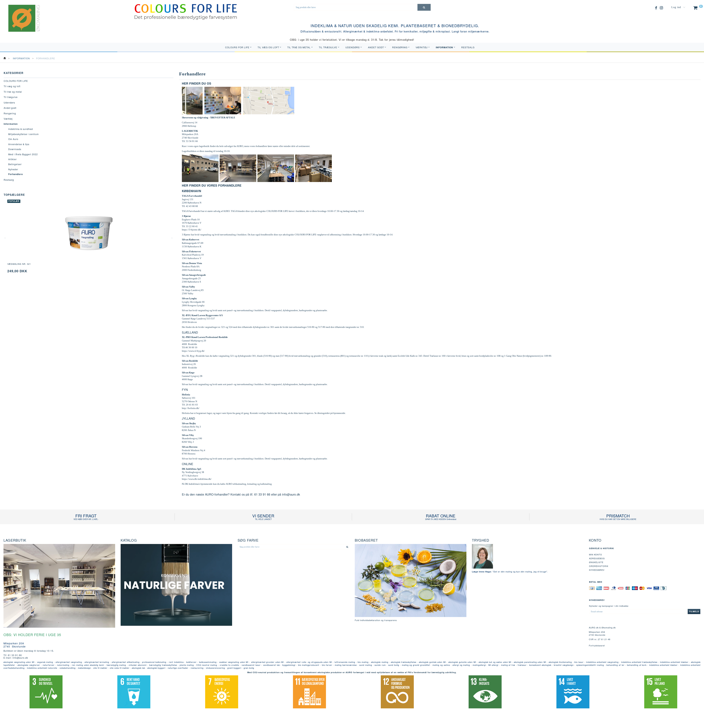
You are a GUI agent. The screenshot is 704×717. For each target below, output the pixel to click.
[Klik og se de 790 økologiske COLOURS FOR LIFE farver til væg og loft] (186, 11)
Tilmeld (694, 611)
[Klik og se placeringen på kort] (268, 100)
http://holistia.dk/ (190, 408)
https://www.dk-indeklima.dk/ (197, 479)
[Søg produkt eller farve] (424, 7)
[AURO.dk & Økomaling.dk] (21, 23)
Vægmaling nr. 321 (19, 264)
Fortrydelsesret (597, 645)
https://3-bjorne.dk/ (191, 229)
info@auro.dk (291, 494)
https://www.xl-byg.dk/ (193, 351)
